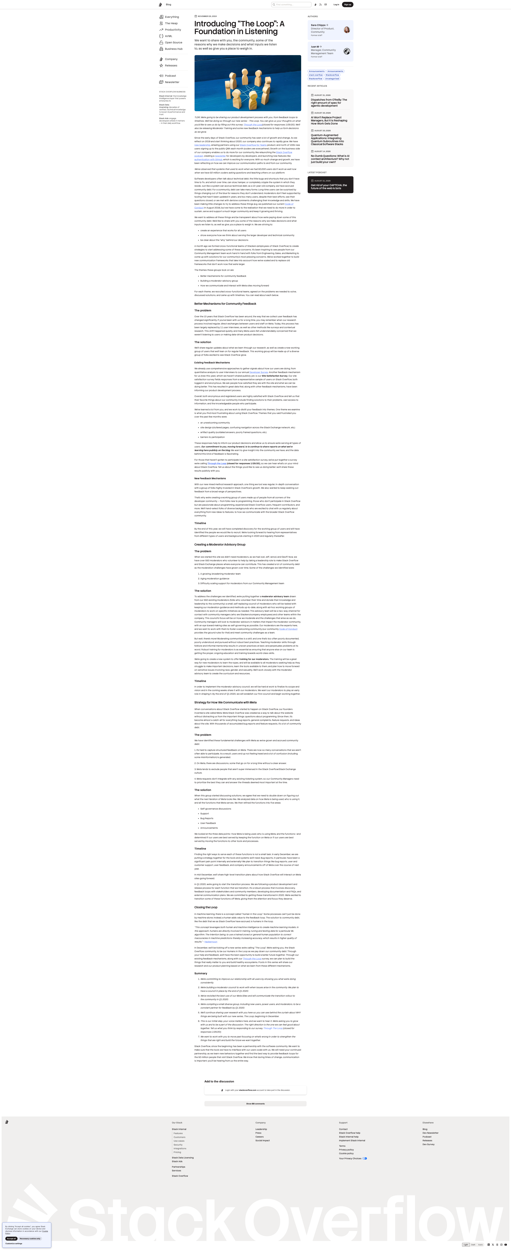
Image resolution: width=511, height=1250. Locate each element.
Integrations (180, 1148)
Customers (179, 1137)
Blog (425, 1129)
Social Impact (263, 1140)
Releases (171, 65)
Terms (342, 1146)
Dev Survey (428, 1144)
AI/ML (168, 36)
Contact (343, 1129)
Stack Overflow (180, 1176)
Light (466, 1244)
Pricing (177, 1152)
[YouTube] (506, 1245)
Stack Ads (177, 1161)
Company (171, 59)
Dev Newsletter (430, 1133)
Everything (172, 17)
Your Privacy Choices (350, 1158)
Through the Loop (253, 124)
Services (176, 1170)
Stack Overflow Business (172, 92)
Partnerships (178, 1166)
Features (178, 1133)
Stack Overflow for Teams (253, 145)
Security (178, 1144)
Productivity (173, 29)
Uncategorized (332, 78)
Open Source (173, 42)
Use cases (179, 1141)
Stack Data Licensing (183, 1157)
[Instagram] (501, 1245)
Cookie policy (346, 1153)
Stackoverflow (332, 75)
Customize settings (13, 1243)
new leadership (202, 145)
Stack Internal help (348, 1136)
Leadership (261, 1129)
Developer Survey (259, 372)
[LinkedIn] (489, 1245)
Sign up (347, 4)
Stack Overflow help (349, 1133)
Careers (260, 1136)
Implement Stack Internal (352, 1140)
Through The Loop (272, 1028)
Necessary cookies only (30, 1238)
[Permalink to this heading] (191, 304)
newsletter (220, 156)
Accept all (11, 1238)
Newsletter (172, 82)
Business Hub (174, 49)
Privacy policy (346, 1149)
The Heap (171, 23)
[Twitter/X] (493, 1245)
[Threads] (497, 1245)
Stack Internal (179, 1129)
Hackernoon (211, 941)
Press (258, 1133)
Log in (336, 4)
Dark (473, 1244)
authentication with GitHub (208, 159)
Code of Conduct (288, 629)
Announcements (317, 71)
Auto (480, 1244)
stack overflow (316, 75)
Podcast (170, 75)
